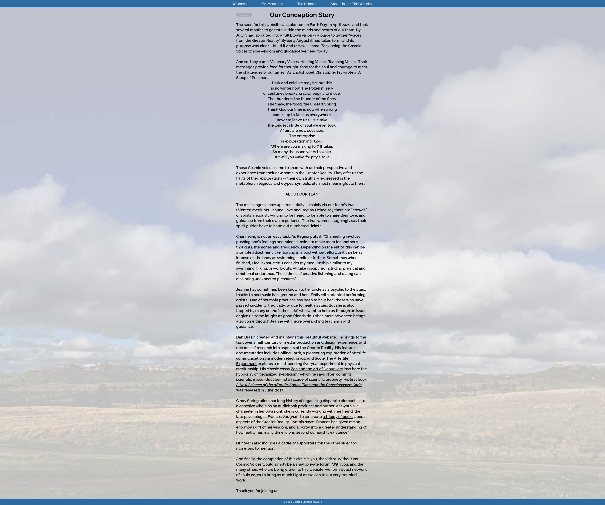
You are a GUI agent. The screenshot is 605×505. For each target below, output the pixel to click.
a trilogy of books (338, 416)
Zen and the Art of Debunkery (317, 369)
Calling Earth (289, 353)
